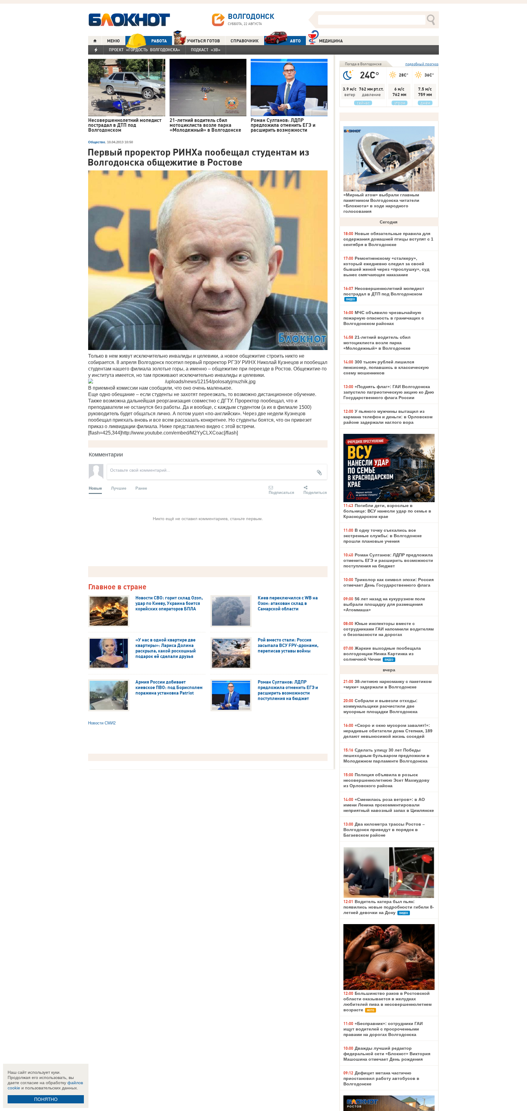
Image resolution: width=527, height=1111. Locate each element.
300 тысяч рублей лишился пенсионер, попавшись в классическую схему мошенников (386, 367)
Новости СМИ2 (102, 723)
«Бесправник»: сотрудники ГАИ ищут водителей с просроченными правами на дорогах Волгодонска (383, 1029)
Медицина (331, 41)
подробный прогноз (422, 64)
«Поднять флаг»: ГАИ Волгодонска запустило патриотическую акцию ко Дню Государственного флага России (388, 392)
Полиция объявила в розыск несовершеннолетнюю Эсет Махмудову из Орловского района (386, 780)
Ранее (141, 488)
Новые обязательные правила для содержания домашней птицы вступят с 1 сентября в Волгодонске (388, 239)
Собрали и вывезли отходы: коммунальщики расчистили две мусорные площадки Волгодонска (380, 706)
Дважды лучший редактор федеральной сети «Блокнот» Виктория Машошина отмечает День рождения (386, 1054)
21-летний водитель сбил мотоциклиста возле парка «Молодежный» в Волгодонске (376, 343)
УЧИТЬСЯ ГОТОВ (203, 41)
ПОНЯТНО (46, 1099)
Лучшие (118, 488)
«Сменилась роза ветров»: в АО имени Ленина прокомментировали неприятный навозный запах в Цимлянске (388, 805)
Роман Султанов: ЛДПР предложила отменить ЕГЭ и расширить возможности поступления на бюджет (388, 560)
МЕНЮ (113, 41)
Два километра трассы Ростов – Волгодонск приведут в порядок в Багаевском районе (384, 830)
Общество (96, 142)
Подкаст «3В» (205, 49)
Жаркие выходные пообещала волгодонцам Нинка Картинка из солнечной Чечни (382, 654)
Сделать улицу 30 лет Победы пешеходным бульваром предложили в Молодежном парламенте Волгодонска (386, 755)
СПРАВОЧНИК (245, 41)
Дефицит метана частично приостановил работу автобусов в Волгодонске (381, 1078)
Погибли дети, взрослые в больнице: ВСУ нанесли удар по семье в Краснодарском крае (387, 511)
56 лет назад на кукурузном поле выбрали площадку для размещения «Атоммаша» (384, 604)
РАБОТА (159, 41)
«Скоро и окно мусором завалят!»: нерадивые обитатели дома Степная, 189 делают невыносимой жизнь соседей (387, 731)
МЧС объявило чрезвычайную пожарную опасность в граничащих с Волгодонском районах (383, 318)
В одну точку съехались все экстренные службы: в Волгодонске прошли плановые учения (382, 536)
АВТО (295, 41)
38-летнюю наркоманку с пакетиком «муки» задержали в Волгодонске (387, 684)
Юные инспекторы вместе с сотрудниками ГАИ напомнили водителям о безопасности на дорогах (388, 629)
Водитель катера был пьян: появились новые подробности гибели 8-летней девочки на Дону (388, 907)
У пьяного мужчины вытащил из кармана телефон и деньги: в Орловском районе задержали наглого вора (387, 417)
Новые (95, 488)
